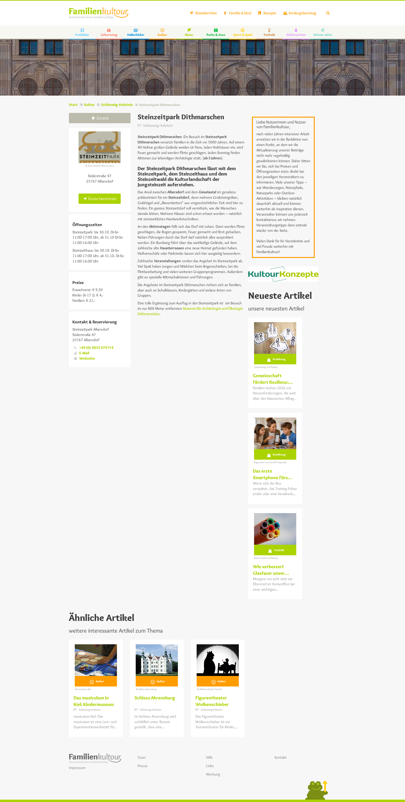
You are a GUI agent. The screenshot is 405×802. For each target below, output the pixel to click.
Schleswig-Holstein (117, 104)
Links (210, 766)
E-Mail (84, 353)
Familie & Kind (240, 13)
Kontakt (281, 757)
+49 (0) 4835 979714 (96, 347)
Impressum (77, 767)
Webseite (87, 358)
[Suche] (328, 13)
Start (73, 104)
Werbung (213, 774)
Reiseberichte (206, 13)
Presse (143, 766)
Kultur (89, 104)
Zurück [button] (102, 118)
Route (101, 198)
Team (142, 757)
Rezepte (269, 13)
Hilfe (209, 757)
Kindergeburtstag (302, 13)
